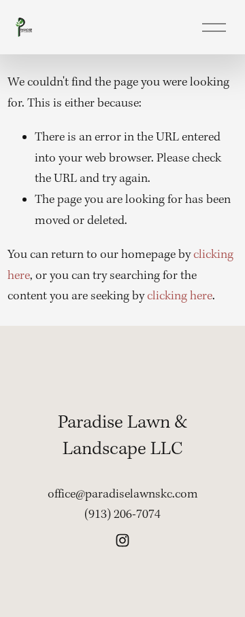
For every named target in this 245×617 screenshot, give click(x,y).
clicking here (179, 296)
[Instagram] (122, 540)
